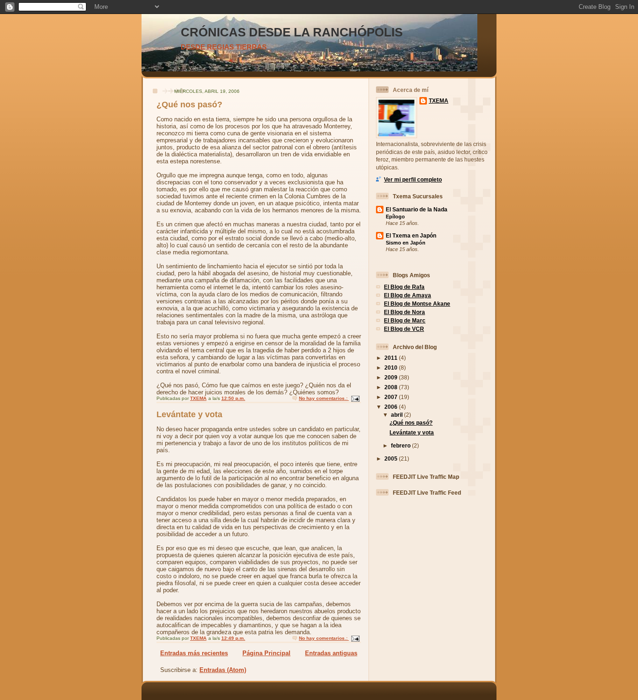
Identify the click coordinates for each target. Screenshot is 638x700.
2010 (391, 367)
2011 (391, 358)
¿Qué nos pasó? (189, 104)
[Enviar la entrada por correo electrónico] (355, 398)
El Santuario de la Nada (416, 209)
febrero (401, 445)
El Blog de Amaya (407, 295)
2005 (391, 458)
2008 (391, 387)
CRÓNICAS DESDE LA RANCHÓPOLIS (292, 32)
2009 (391, 377)
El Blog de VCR (404, 329)
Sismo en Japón (405, 242)
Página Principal (266, 653)
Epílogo (395, 216)
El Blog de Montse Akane (417, 304)
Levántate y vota (189, 414)
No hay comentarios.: (324, 398)
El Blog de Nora (404, 312)
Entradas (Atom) (222, 669)
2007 (391, 397)
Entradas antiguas (331, 653)
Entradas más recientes (194, 653)
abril (397, 415)
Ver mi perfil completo (413, 179)
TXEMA (438, 101)
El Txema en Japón (411, 235)
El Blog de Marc (404, 320)
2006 (391, 407)
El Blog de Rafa (404, 287)
